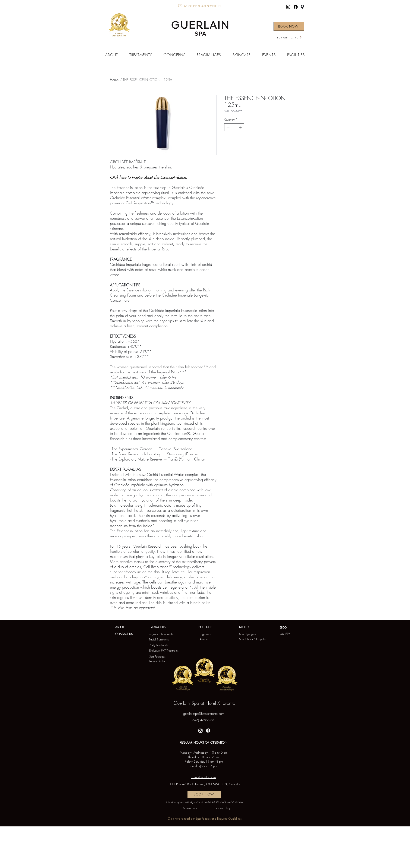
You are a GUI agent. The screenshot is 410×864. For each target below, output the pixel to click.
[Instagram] (288, 7)
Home (114, 79)
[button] (111, 54)
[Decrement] (227, 127)
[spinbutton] (234, 127)
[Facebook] (295, 7)
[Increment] (240, 127)
